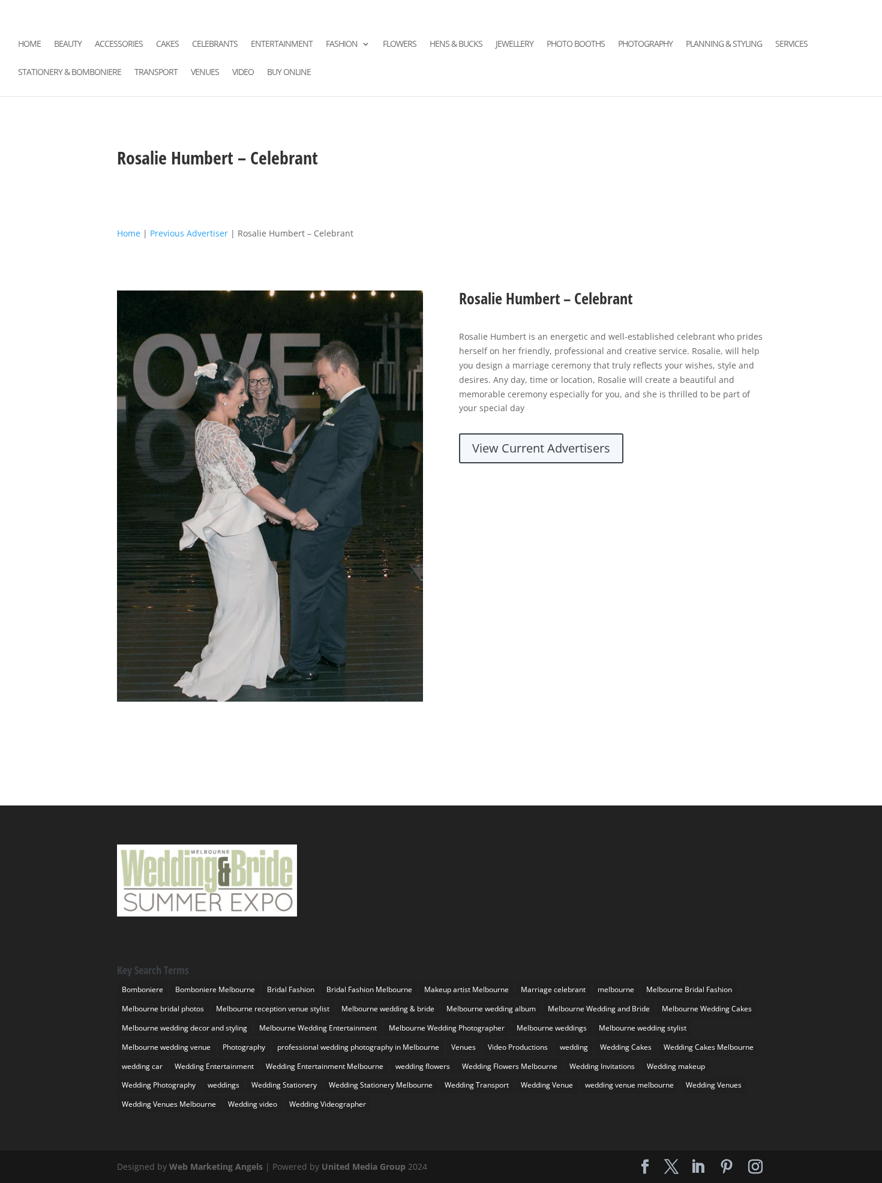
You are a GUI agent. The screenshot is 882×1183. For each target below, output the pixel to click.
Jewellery (514, 44)
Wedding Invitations (602, 1066)
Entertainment (282, 44)
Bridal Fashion (290, 989)
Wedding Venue (547, 1085)
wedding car (142, 1066)
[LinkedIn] (599, 12)
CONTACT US (800, 10)
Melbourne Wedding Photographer (447, 1028)
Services (791, 44)
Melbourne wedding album (491, 1009)
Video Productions (518, 1047)
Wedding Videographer (327, 1104)
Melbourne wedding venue (166, 1047)
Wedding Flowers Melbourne (509, 1066)
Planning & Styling (724, 44)
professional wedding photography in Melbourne (358, 1047)
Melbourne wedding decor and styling (184, 1028)
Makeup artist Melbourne (466, 989)
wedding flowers (422, 1066)
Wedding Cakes (626, 1047)
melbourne (616, 989)
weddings (223, 1085)
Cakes (167, 44)
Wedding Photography (159, 1085)
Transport (156, 72)
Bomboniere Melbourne (215, 989)
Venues (205, 72)
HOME (662, 10)
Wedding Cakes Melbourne (709, 1047)
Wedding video (252, 1104)
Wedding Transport (477, 1085)
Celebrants (215, 44)
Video (243, 72)
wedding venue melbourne (629, 1085)
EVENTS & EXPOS (711, 10)
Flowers (399, 44)
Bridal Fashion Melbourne (369, 989)
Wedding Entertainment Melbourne (324, 1066)
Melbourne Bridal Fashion (689, 989)
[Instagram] (633, 12)
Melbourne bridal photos (163, 1009)
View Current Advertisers (541, 448)
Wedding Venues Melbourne (169, 1104)
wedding (574, 1047)
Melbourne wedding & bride (387, 1009)
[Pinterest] (616, 12)
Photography (645, 44)
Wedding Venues (714, 1085)
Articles (848, 10)
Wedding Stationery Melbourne (381, 1085)
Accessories (119, 44)
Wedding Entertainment (214, 1066)
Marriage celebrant (553, 989)
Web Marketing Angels (216, 1166)
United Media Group (364, 1166)
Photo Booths (576, 44)
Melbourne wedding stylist (642, 1028)
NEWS (759, 10)
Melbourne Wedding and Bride (599, 1009)
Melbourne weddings (552, 1028)
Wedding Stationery (284, 1085)
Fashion (342, 44)
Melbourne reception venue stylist (272, 1009)
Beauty (68, 44)
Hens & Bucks (456, 44)
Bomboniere (142, 989)
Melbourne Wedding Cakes (707, 1009)
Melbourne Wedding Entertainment (318, 1028)
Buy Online (289, 72)
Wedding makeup (676, 1066)
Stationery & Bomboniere (69, 72)
